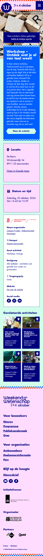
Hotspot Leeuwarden (15, 244)
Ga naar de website (15, 290)
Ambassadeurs (12, 450)
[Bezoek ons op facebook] (9, 300)
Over (6, 435)
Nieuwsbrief (11, 475)
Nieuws (8, 422)
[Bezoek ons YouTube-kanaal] (5, 481)
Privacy (5, 545)
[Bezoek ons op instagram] (14, 300)
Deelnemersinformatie (17, 455)
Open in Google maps (18, 171)
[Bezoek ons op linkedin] (20, 300)
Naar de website (21, 131)
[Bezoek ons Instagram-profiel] (11, 481)
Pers (6, 459)
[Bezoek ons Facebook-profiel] (16, 481)
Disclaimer (14, 545)
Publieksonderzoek (15, 431)
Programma (10, 426)
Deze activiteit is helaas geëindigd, (21, 37)
